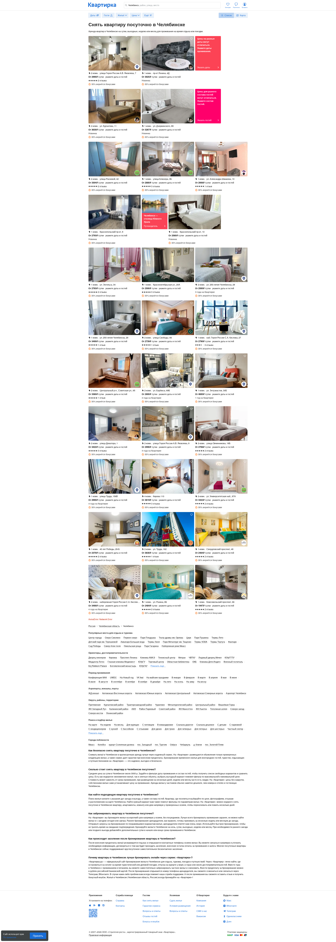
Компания (201, 900)
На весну (201, 681)
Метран (182, 657)
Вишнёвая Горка (226, 704)
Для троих (170, 728)
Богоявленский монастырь (123, 665)
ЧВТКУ (192, 657)
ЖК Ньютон (201, 708)
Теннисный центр (166, 657)
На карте (92, 724)
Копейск (102, 744)
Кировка (113, 657)
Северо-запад (237, 708)
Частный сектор (235, 728)
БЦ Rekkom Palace (97, 665)
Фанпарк (232, 641)
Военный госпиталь (233, 661)
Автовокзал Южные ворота (148, 693)
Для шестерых (217, 728)
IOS (90, 905)
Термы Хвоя (154, 641)
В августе (103, 681)
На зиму (190, 681)
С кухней (113, 728)
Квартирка (104, 5)
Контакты (120, 905)
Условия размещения (180, 905)
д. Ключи (197, 744)
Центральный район (205, 704)
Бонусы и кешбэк (151, 921)
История (200, 905)
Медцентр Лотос (96, 661)
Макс (229, 900)
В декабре (155, 681)
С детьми (221, 724)
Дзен (229, 921)
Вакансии (201, 916)
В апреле (213, 677)
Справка (120, 900)
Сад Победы (94, 645)
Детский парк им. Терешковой (102, 641)
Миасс (91, 744)
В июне (233, 677)
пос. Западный (144, 744)
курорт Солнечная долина (121, 744)
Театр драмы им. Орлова (171, 637)
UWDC (113, 677)
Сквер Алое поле (112, 645)
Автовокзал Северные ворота (208, 693)
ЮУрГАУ (143, 665)
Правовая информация (100, 935)
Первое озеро (130, 637)
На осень (178, 681)
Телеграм (231, 910)
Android (94, 905)
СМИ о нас (201, 910)
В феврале (189, 677)
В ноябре (142, 681)
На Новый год (126, 677)
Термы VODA (200, 641)
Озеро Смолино (112, 637)
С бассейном (127, 728)
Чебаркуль (185, 744)
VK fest (140, 677)
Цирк (188, 637)
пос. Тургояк (161, 744)
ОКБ (194, 661)
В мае (224, 677)
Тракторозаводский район (139, 704)
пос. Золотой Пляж (214, 744)
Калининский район (118, 708)
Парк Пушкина (201, 637)
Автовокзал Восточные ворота (117, 693)
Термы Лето (217, 637)
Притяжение (94, 704)
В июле (92, 681)
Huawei (99, 905)
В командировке (165, 724)
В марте (202, 677)
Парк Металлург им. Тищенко (177, 641)
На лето (167, 681)
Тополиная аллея (218, 708)
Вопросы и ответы (152, 910)
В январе (176, 677)
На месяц (118, 724)
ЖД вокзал (93, 693)
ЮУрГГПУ (229, 657)
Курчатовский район (114, 704)
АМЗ (134, 708)
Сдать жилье (176, 900)
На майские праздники (157, 677)
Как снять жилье (150, 900)
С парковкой (235, 724)
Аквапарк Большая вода (133, 641)
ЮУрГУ (141, 661)
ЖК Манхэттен (186, 708)
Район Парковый (147, 708)
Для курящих (133, 724)
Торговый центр (156, 661)
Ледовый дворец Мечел (210, 657)
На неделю (105, 724)
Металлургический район (180, 704)
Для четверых (184, 728)
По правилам (9, 936)
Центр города (95, 637)
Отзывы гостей (150, 916)
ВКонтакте (232, 905)
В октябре (130, 681)
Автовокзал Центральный (177, 693)
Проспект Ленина (128, 657)
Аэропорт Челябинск (236, 693)
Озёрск (173, 744)
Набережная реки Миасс (174, 645)
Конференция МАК (97, 677)
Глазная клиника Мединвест (121, 661)
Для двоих (157, 728)
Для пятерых (201, 728)
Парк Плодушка (148, 637)
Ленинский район (114, 713)
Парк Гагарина (151, 645)
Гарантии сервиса (151, 905)
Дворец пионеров (97, 657)
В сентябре (116, 681)
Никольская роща (132, 645)
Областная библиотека (178, 661)
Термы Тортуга (217, 641)
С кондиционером (97, 728)
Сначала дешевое (205, 724)
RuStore (103, 905)
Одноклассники (234, 916)
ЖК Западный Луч (97, 708)
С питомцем (148, 724)
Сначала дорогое (184, 724)
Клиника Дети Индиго (210, 661)
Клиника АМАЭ (147, 657)
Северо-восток (95, 713)
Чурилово (160, 704)
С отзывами (142, 728)
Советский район (167, 708)
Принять (38, 936)
